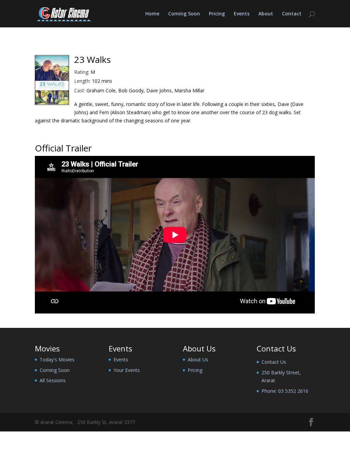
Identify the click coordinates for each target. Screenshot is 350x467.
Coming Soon (184, 14)
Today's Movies (57, 359)
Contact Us (273, 362)
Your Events (126, 370)
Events (242, 14)
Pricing (217, 14)
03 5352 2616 (293, 391)
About (265, 14)
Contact (291, 14)
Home (152, 14)
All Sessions (53, 380)
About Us (198, 359)
